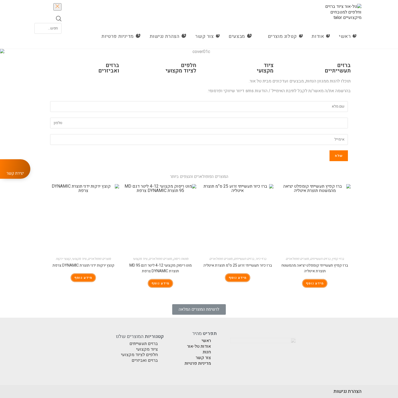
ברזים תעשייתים (320, 258)
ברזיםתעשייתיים (338, 68)
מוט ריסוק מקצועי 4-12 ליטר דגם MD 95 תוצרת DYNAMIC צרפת (160, 268)
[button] (199, 309)
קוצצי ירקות (63, 258)
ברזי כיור (260, 258)
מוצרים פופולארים (297, 258)
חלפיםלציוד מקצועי (180, 68)
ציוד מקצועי (140, 258)
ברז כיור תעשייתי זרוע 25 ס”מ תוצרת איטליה (237, 265)
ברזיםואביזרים (108, 68)
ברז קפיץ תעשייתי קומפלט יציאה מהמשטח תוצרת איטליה (315, 268)
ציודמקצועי (265, 68)
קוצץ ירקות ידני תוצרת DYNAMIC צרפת (83, 265)
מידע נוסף (315, 283)
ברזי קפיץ (338, 258)
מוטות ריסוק (180, 258)
